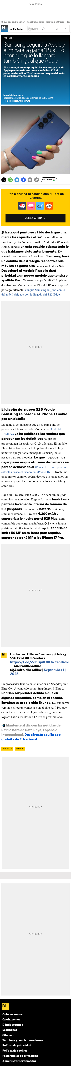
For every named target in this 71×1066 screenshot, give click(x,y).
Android (20, 749)
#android (61, 662)
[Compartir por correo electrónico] (30, 179)
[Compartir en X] (3, 179)
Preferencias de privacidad (20, 1056)
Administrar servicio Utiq (19, 1061)
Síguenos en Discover (13, 22)
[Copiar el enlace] (36, 179)
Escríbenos (9, 1030)
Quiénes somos (12, 1014)
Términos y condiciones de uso (22, 1040)
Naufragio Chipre (55, 22)
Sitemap (7, 1035)
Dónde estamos (12, 1025)
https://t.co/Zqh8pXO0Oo (32, 662)
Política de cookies (14, 1050)
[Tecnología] (4, 28)
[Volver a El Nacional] (33, 28)
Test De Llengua (35, 22)
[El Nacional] (35, 1007)
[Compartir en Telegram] (16, 179)
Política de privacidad (16, 1045)
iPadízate (7, 749)
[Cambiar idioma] (58, 28)
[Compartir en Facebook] (23, 179)
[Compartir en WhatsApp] (10, 179)
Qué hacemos (11, 1019)
